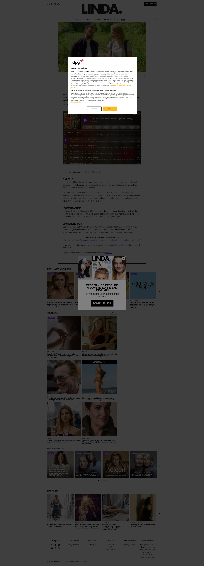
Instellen (94, 109)
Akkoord (110, 109)
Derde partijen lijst (76, 102)
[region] (102, 85)
